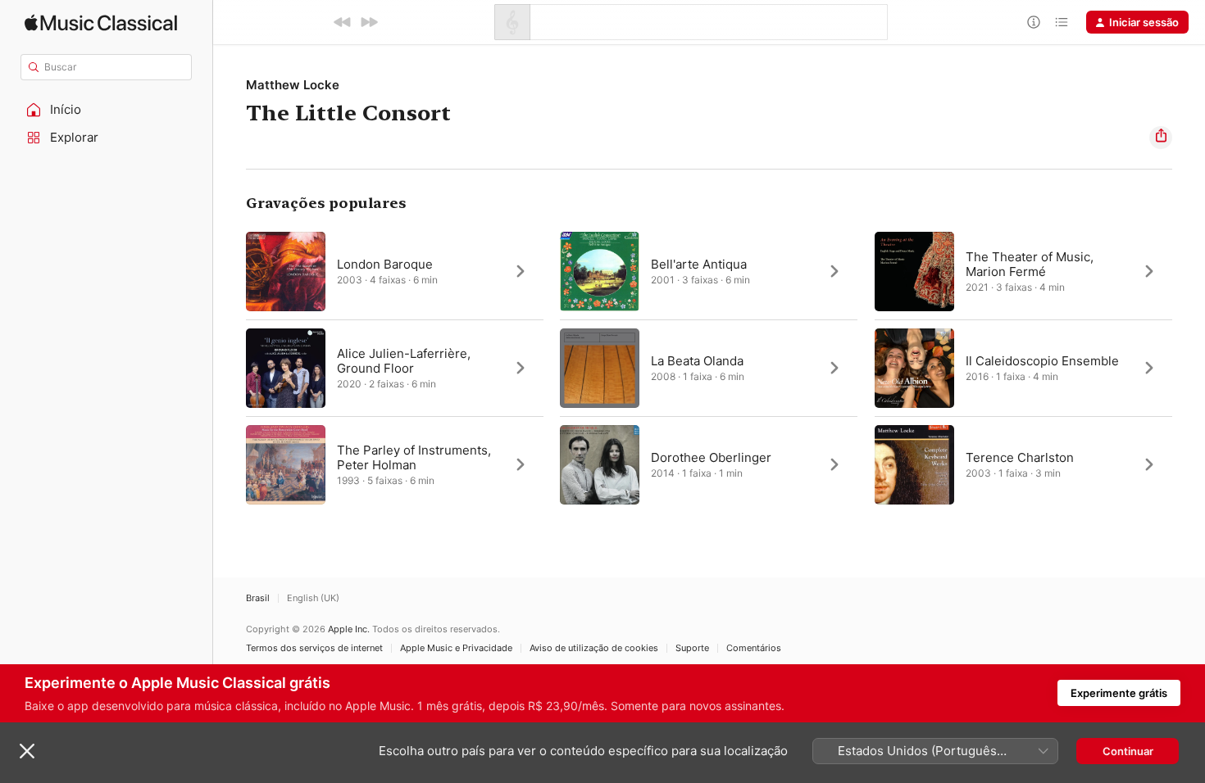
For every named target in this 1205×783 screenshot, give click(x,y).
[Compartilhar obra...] (1160, 137)
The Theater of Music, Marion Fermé (1030, 264)
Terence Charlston (1020, 457)
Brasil (258, 598)
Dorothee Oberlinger (711, 457)
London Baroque (385, 264)
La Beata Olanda (697, 361)
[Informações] (1034, 22)
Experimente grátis (1119, 692)
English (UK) (313, 598)
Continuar (1128, 751)
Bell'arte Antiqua (699, 264)
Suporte (692, 648)
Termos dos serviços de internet (314, 648)
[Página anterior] (229, 368)
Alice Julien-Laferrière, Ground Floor (404, 361)
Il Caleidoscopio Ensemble (1042, 361)
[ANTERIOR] (343, 22)
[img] (101, 22)
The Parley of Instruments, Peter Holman (414, 457)
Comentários (753, 648)
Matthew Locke (292, 85)
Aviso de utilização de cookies (594, 648)
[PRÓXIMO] (369, 22)
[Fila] (1061, 22)
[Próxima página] (1188, 368)
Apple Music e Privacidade (456, 648)
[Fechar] (27, 751)
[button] (106, 109)
